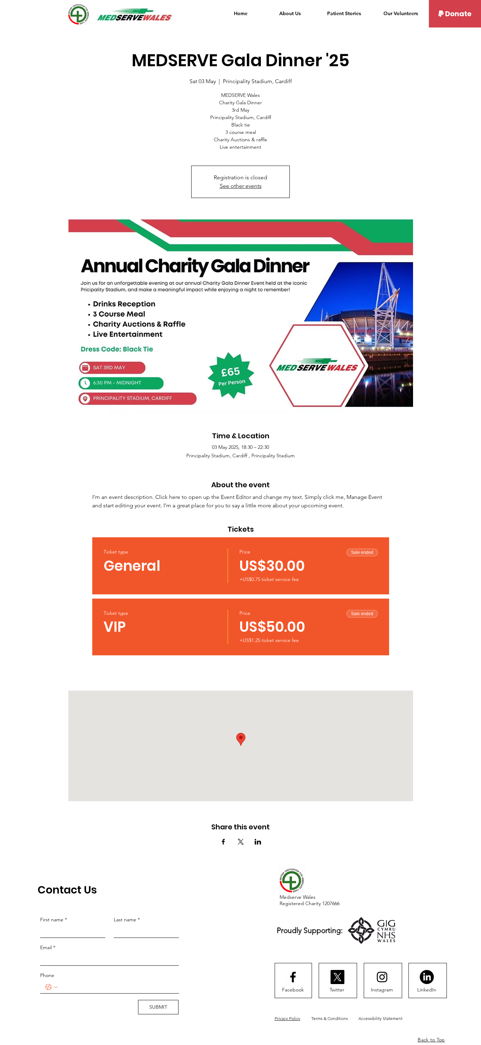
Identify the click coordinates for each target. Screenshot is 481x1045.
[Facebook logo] (293, 977)
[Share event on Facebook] (223, 842)
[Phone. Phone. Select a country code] (51, 987)
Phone (47, 975)
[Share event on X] (240, 842)
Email (47, 947)
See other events (241, 186)
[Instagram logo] (382, 977)
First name (53, 919)
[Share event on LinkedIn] (258, 842)
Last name (127, 919)
